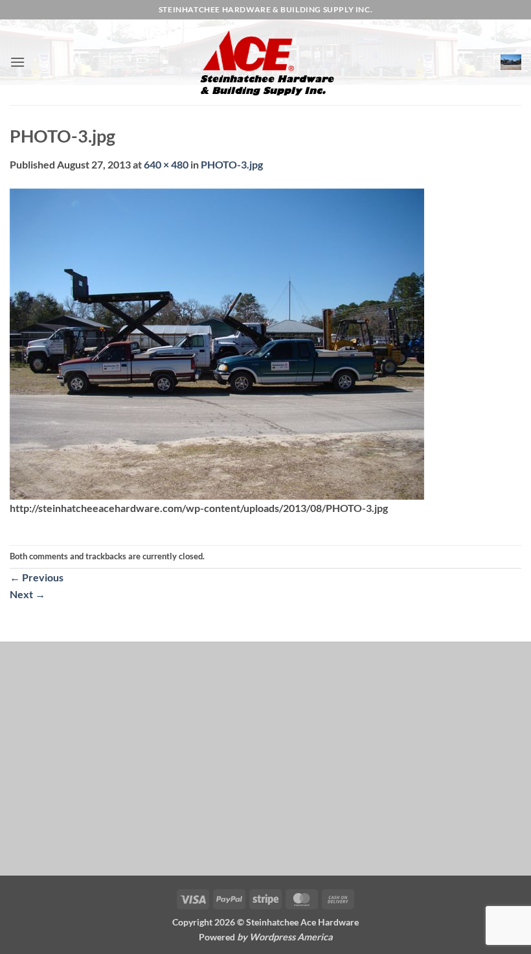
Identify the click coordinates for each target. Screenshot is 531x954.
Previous (36, 577)
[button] (17, 62)
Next (27, 594)
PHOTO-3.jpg (232, 164)
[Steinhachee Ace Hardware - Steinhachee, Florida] (265, 62)
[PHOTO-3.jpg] (217, 342)
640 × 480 (166, 164)
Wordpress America (291, 936)
